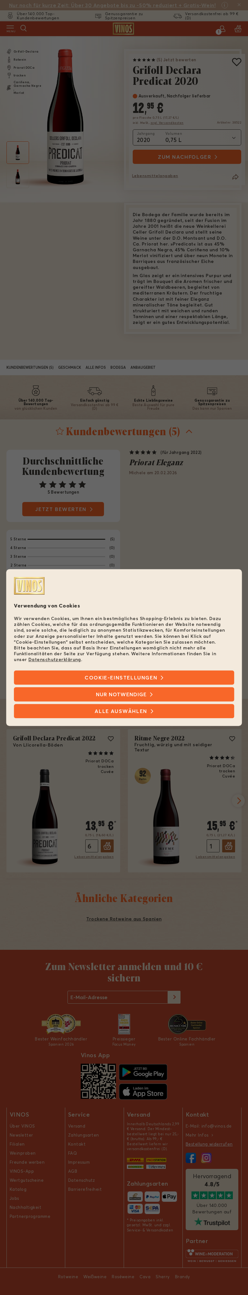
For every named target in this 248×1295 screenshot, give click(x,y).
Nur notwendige (121, 694)
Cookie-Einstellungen (121, 677)
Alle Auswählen (121, 711)
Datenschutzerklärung (54, 660)
